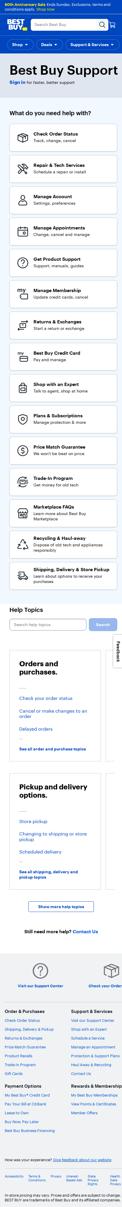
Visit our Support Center (92, 1020)
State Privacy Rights (93, 1180)
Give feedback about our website (82, 1160)
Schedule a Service (88, 1038)
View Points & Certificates (93, 1104)
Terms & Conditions (37, 1178)
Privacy (56, 1176)
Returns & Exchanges (23, 1038)
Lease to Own (17, 1112)
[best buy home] (17, 25)
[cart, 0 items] (112, 24)
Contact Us (81, 1073)
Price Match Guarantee (25, 1047)
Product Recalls (18, 1055)
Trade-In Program (20, 1064)
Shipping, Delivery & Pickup (29, 1029)
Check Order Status (22, 1020)
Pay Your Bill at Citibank (25, 1104)
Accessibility (14, 1176)
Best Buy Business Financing (30, 1130)
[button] (20, 44)
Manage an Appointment (93, 1047)
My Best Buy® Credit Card (27, 1095)
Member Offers (84, 1112)
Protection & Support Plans (95, 1055)
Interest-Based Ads (74, 1178)
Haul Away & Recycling (91, 1064)
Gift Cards (14, 1073)
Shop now (45, 9)
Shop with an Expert (89, 1029)
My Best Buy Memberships (94, 1095)
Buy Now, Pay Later (22, 1121)
